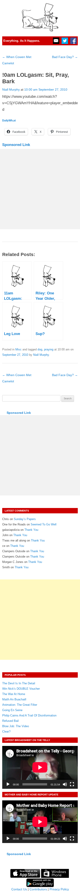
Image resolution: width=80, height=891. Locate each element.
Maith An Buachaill (14, 699)
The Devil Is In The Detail (18, 683)
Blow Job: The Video (15, 726)
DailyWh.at (9, 120)
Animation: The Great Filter (19, 704)
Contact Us (19, 889)
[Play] (8, 784)
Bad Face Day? (65, 57)
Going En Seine (12, 710)
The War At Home (13, 694)
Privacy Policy (59, 889)
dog (40, 349)
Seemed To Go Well (43, 524)
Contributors (38, 889)
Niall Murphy (11, 89)
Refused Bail (10, 720)
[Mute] (65, 784)
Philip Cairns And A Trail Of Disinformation (29, 715)
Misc (18, 349)
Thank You (31, 529)
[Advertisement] (40, 189)
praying (48, 349)
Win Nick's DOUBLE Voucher (21, 688)
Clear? (6, 731)
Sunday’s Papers (25, 519)
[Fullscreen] (72, 784)
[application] (40, 767)
